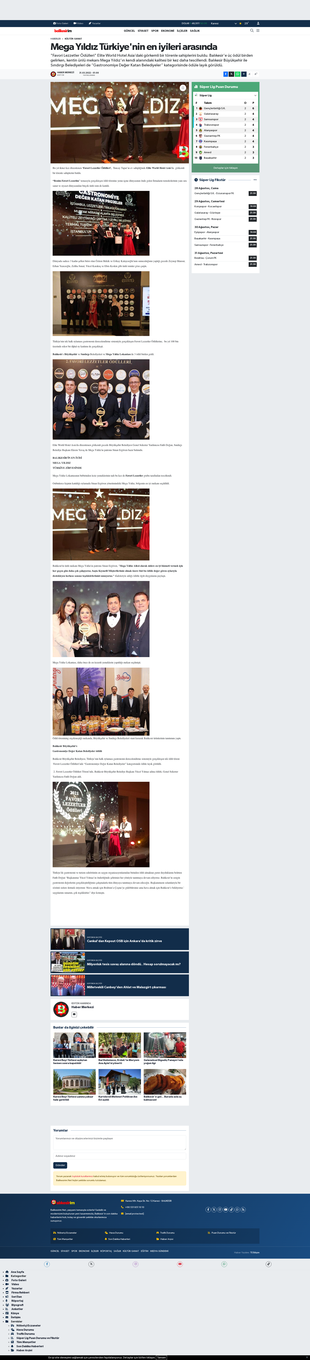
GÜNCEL (129, 30)
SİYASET (143, 30)
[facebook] (47, 1264)
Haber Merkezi (83, 1007)
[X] (214, 1209)
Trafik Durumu (167, 1233)
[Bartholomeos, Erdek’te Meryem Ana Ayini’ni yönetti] (119, 1045)
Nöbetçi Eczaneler (67, 1233)
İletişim (16, 1317)
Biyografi (17, 1305)
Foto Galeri (62, 23)
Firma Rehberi (20, 1292)
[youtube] (180, 1264)
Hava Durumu (116, 1233)
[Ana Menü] (257, 31)
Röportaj (17, 1300)
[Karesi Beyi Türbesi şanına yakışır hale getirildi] (74, 1081)
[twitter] (91, 1264)
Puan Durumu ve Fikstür (224, 1233)
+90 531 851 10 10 (134, 1207)
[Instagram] (219, 1209)
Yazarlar (96, 23)
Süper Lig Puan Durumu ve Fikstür (37, 1338)
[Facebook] (208, 1209)
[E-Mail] (74, 1014)
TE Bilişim (254, 1252)
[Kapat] (308, 1357)
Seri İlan (16, 1296)
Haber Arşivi (166, 1239)
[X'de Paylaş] (231, 74)
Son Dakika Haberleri (119, 1239)
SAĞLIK (195, 30)
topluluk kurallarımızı (82, 1176)
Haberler (56, 39)
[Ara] (252, 31)
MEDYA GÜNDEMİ (159, 1251)
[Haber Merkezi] (61, 1009)
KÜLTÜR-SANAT (73, 39)
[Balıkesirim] (63, 30)
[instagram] (135, 1264)
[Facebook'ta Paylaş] (225, 74)
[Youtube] (225, 1209)
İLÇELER (182, 30)
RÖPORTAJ (106, 1251)
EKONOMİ (167, 30)
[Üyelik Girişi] (256, 23)
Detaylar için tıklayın (226, 168)
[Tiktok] (231, 1209)
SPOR (154, 30)
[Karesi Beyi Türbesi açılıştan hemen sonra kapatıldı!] (74, 1045)
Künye (15, 1313)
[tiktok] (268, 1264)
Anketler (17, 1309)
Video (80, 23)
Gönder (60, 1165)
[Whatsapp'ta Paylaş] (237, 74)
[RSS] (243, 1209)
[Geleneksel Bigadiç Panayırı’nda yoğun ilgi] (165, 1045)
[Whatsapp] (237, 1209)
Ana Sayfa (17, 1272)
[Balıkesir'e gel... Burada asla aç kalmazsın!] (165, 1081)
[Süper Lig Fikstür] (255, 180)
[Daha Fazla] (244, 74)
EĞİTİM (144, 1251)
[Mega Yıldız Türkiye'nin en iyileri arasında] (120, 122)
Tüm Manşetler (65, 1239)
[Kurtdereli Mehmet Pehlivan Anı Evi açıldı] (119, 1081)
